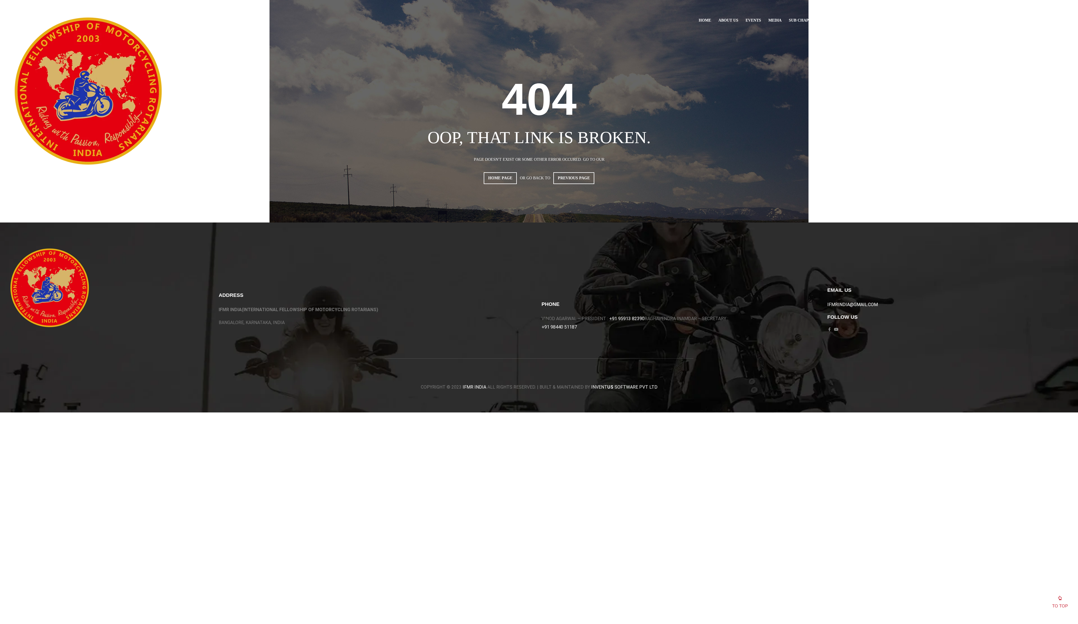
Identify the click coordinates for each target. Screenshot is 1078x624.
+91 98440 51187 (559, 327)
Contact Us (875, 20)
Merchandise (841, 20)
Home (705, 20)
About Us (728, 20)
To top (1060, 606)
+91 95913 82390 (627, 318)
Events (753, 20)
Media (775, 20)
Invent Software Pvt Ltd (624, 387)
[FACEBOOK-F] (906, 20)
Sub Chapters (804, 20)
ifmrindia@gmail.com (852, 304)
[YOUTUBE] (915, 20)
